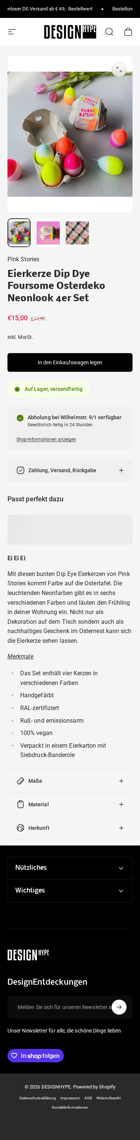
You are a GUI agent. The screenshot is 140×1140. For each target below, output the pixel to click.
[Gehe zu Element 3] (77, 232)
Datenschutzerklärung (37, 1098)
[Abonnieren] (119, 1007)
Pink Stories (23, 259)
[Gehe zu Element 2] (48, 232)
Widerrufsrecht (108, 1098)
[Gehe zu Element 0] (19, 232)
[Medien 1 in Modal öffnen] (119, 69)
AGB (88, 1098)
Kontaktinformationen (70, 1107)
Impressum (70, 1098)
